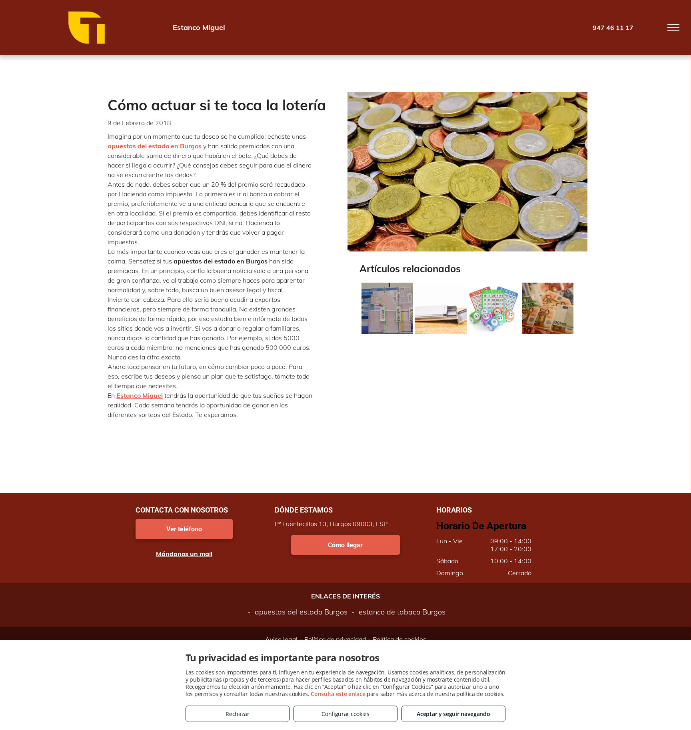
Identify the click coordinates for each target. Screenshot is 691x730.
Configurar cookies (345, 714)
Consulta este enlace (338, 694)
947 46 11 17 (613, 28)
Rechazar (238, 714)
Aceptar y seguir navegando (453, 714)
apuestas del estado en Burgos (155, 146)
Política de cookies (399, 639)
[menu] (673, 27)
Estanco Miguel (139, 395)
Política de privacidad (335, 639)
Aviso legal (281, 639)
